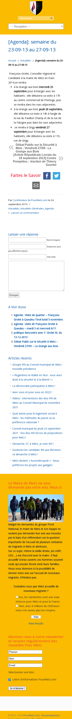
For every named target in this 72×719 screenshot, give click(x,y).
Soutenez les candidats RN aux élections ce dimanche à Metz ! (36, 452)
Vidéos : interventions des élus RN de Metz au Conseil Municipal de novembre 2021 (36, 402)
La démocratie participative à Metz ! (33, 386)
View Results (36, 623)
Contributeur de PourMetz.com (30, 200)
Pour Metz (36, 8)
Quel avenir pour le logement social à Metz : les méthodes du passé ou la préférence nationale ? (34, 418)
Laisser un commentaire (25, 212)
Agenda (49, 208)
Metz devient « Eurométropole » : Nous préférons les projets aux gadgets (35, 463)
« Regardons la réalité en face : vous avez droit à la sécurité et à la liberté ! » (37, 377)
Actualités (25, 60)
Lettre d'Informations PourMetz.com (34, 679)
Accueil (12, 60)
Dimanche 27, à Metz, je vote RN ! (33, 443)
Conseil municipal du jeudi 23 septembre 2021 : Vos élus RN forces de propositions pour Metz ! (37, 433)
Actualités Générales (32, 208)
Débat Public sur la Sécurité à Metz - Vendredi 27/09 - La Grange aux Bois (36, 148)
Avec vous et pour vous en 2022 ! (32, 392)
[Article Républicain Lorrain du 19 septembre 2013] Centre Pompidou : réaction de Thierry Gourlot (34, 159)
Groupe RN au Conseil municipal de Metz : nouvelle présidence (37, 367)
